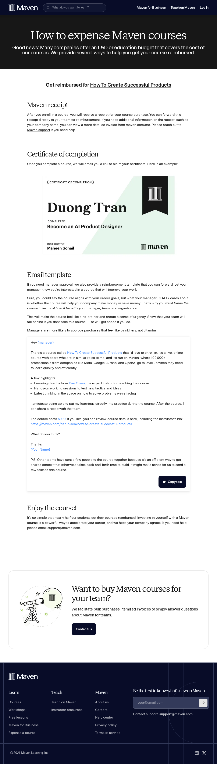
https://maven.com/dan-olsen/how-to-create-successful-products (81, 424)
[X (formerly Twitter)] (204, 753)
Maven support (38, 130)
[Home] (23, 676)
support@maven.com (176, 714)
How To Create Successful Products (130, 85)
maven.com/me (138, 125)
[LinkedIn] (196, 753)
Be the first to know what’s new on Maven (169, 690)
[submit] (203, 703)
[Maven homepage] (23, 7)
